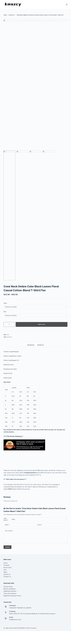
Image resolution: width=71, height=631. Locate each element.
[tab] (31, 345)
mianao (9, 337)
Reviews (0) (40, 345)
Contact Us (7, 576)
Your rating (6, 519)
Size (5, 311)
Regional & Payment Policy (12, 596)
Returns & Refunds (9, 589)
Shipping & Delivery (10, 591)
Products (6, 565)
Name (7, 525)
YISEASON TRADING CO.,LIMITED (20, 608)
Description (30, 345)
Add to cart (41, 324)
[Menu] (66, 4)
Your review (9, 531)
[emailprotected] (14, 487)
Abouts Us (7, 574)
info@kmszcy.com (15, 619)
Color (5, 303)
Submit (7, 547)
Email (40, 525)
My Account (7, 567)
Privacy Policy (8, 586)
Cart (5, 570)
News (5, 572)
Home (5, 563)
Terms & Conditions (10, 593)
